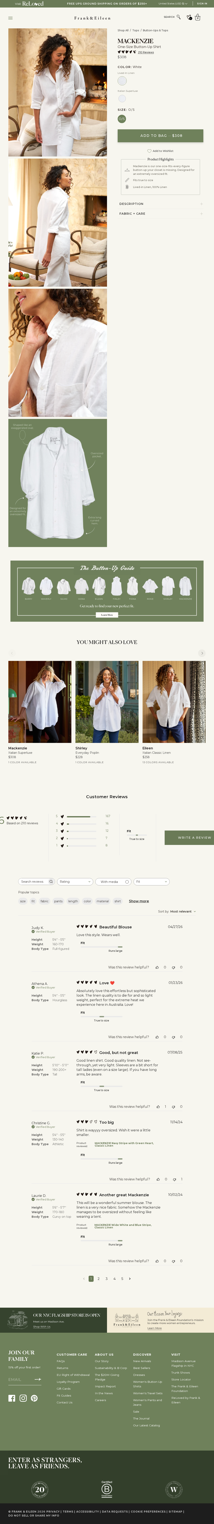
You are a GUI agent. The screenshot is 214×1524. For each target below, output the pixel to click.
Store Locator (181, 1379)
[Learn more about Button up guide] (107, 591)
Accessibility (88, 1511)
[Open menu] (14, 18)
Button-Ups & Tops (155, 30)
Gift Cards (63, 1388)
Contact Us (64, 1402)
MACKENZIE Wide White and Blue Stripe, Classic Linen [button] (123, 1226)
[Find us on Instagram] (23, 1398)
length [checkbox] (73, 901)
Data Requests (116, 1511)
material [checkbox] (103, 901)
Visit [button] (176, 1354)
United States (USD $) (172, 3)
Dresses (139, 1375)
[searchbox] (32, 881)
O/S (122, 119)
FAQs (61, 1361)
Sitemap (176, 1511)
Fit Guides (64, 1395)
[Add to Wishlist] (65, 667)
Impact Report (105, 1386)
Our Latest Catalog (146, 1425)
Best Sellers (141, 1368)
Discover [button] (142, 1354)
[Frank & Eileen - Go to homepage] (105, 18)
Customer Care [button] (72, 1354)
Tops (135, 30)
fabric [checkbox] (44, 901)
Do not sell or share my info (33, 1515)
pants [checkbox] (58, 901)
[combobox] (75, 881)
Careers (100, 1400)
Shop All (123, 30)
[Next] (202, 653)
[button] (83, 817)
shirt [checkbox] (118, 901)
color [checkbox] (87, 901)
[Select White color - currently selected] (122, 80)
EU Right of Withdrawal (73, 1375)
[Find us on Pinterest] (34, 1398)
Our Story (101, 1361)
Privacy (54, 1511)
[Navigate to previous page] (84, 1279)
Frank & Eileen (24, 1511)
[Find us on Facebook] (11, 1398)
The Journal (141, 1418)
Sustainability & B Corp (111, 1368)
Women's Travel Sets (147, 1393)
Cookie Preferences (149, 1511)
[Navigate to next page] (129, 1279)
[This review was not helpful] (173, 967)
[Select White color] (122, 98)
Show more (139, 901)
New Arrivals (142, 1361)
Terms (69, 1511)
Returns (62, 1368)
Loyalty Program (68, 1381)
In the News (104, 1393)
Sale (136, 1411)
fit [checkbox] (33, 901)
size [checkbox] (23, 901)
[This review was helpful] (157, 967)
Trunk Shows (180, 1372)
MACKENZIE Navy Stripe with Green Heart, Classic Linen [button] (124, 1144)
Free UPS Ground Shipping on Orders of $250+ (107, 3)
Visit (18, 3)
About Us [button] (104, 1354)
